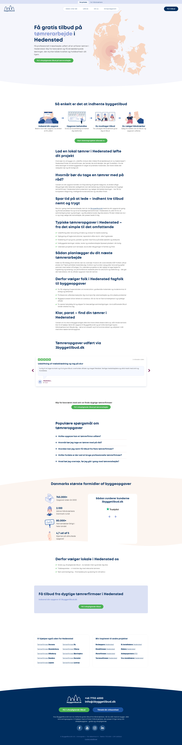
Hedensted (105, 644)
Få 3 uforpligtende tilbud (91, 606)
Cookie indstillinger (91, 739)
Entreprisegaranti (110, 9)
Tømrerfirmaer (46, 644)
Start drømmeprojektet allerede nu (91, 141)
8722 (129, 653)
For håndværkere (96, 2)
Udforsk (85, 9)
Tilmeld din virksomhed (107, 710)
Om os (96, 9)
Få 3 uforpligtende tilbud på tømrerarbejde (54, 60)
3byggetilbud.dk (96, 208)
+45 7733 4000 (94, 698)
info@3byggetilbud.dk (100, 702)
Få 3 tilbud (171, 9)
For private (83, 2)
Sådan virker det (71, 9)
